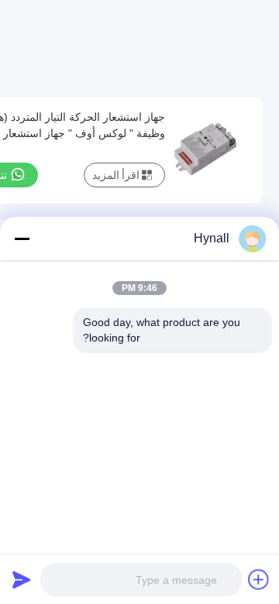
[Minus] (21, 238)
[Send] (21, 579)
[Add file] (259, 579)
